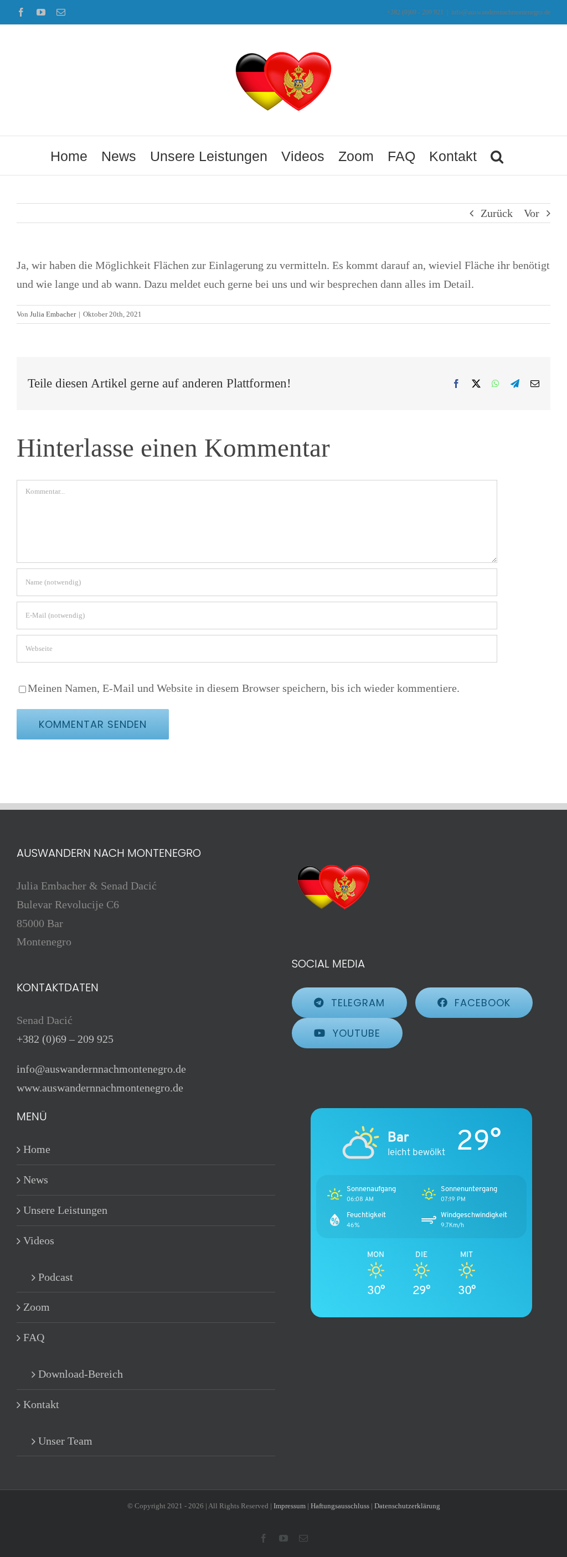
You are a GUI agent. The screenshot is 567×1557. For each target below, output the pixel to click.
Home (36, 1149)
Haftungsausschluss (340, 1506)
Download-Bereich (80, 1374)
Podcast (55, 1277)
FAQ (33, 1337)
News (35, 1179)
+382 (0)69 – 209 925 (65, 1039)
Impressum (290, 1506)
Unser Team (65, 1441)
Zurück (497, 213)
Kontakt (41, 1404)
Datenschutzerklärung (407, 1506)
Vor (531, 213)
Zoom (36, 1307)
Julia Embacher (53, 314)
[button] (497, 155)
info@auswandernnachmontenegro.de (500, 12)
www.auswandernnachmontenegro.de (100, 1088)
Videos (38, 1240)
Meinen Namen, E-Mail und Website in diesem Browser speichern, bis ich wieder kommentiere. (244, 688)
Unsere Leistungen (65, 1210)
